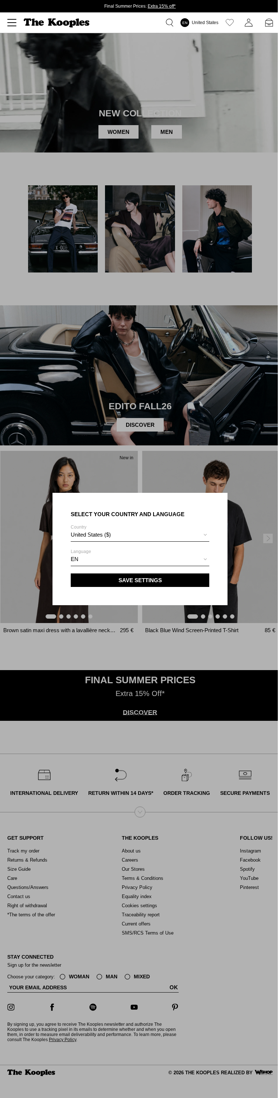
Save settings (140, 580)
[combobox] (140, 536)
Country (91, 531)
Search (171, 22)
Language (81, 555)
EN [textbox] (74, 559)
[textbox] (140, 535)
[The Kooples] (57, 23)
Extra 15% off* (162, 6)
